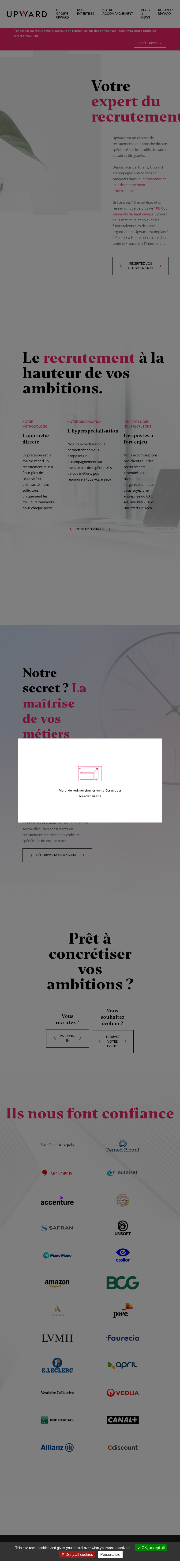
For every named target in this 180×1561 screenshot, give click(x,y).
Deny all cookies (78, 1555)
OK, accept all (153, 1548)
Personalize (110, 1555)
